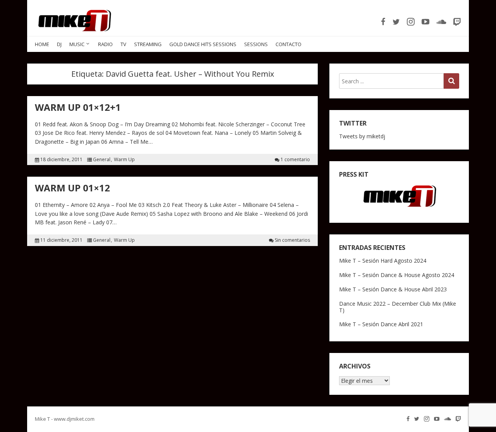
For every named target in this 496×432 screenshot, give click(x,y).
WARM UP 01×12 (72, 187)
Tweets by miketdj (362, 136)
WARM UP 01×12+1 (78, 107)
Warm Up (124, 159)
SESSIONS (256, 44)
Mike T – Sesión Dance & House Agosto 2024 (396, 275)
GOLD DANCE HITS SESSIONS (202, 44)
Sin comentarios (292, 240)
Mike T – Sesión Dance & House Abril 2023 (393, 289)
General (101, 159)
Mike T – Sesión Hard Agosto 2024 (382, 260)
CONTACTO (288, 44)
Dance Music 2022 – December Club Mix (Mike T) (397, 307)
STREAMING (148, 44)
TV (123, 44)
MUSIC (76, 44)
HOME (42, 44)
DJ (59, 44)
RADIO (105, 44)
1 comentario (295, 159)
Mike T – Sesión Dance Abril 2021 (381, 324)
